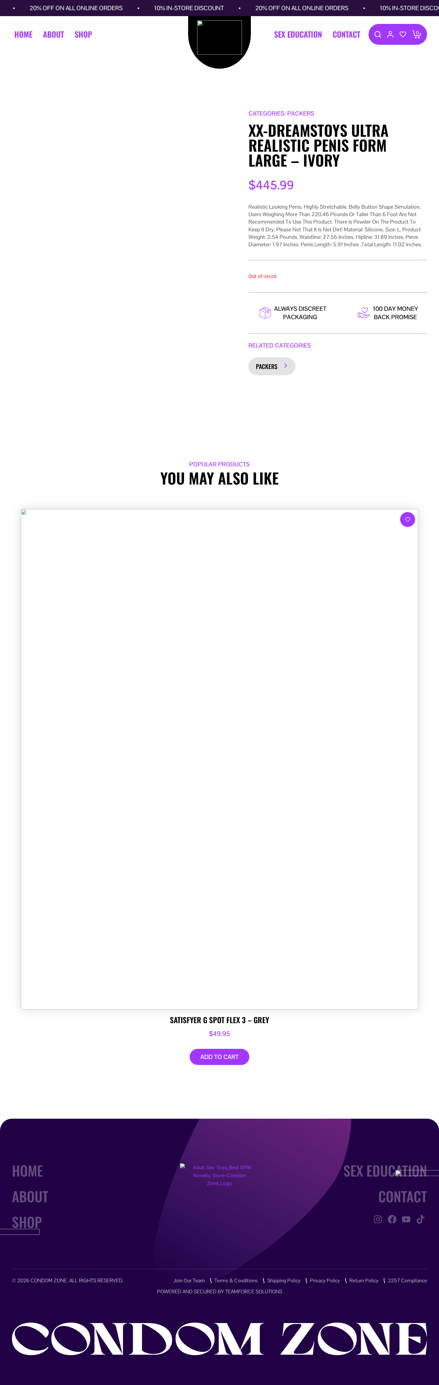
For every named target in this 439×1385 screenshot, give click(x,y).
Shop (83, 34)
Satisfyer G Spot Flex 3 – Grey (219, 1019)
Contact (346, 34)
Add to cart (219, 1057)
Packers (266, 366)
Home (23, 34)
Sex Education (298, 34)
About (53, 34)
